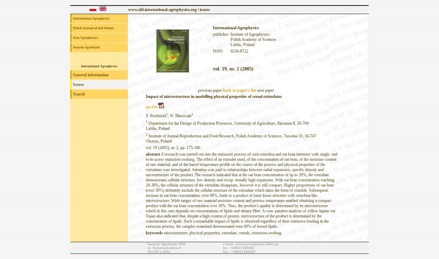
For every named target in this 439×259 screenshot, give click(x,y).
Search (79, 94)
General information (91, 74)
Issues (78, 84)
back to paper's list (239, 90)
